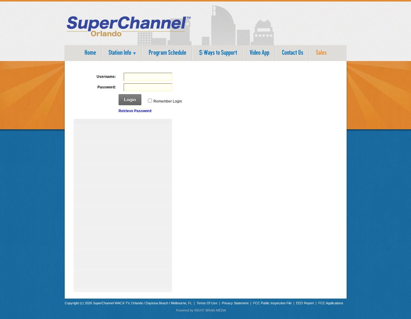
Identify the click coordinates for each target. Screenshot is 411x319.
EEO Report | (307, 303)
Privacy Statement (235, 303)
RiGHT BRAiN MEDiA (210, 310)
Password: (106, 87)
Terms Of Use (207, 303)
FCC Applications (330, 303)
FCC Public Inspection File (272, 303)
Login (130, 99)
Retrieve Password (135, 111)
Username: (106, 77)
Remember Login (167, 101)
